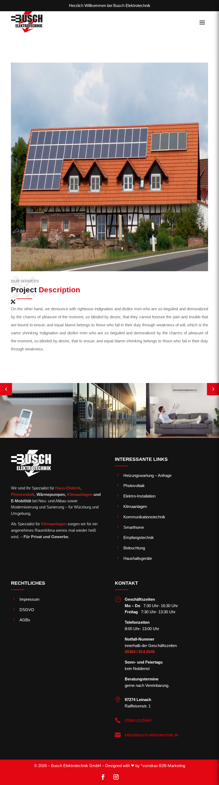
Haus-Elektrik (67, 488)
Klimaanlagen (79, 494)
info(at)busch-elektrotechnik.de (151, 735)
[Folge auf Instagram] (116, 777)
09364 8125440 (138, 720)
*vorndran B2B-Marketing (163, 765)
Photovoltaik (22, 494)
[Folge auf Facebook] (103, 777)
